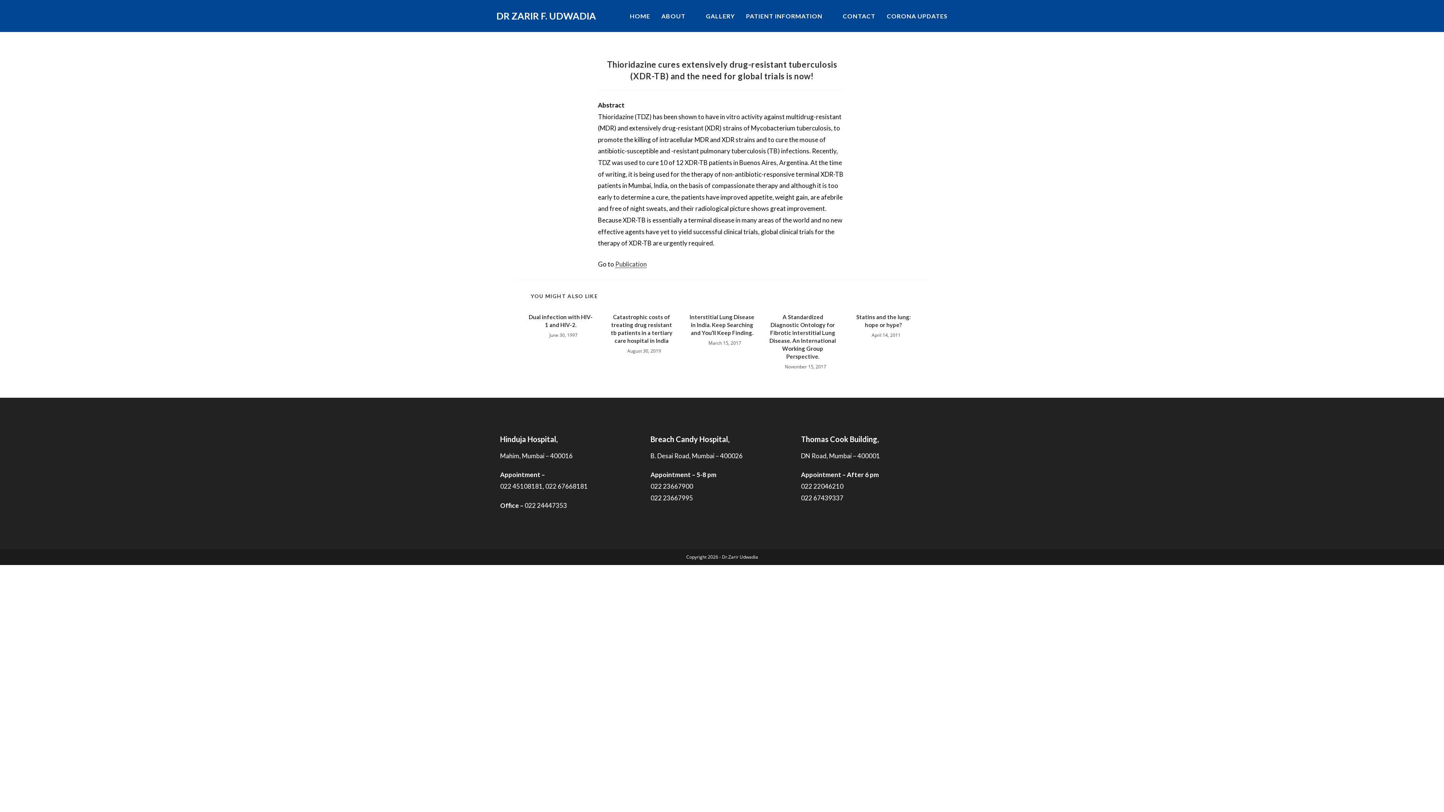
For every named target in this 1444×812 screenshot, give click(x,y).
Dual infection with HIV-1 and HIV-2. (561, 321)
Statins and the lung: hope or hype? (883, 321)
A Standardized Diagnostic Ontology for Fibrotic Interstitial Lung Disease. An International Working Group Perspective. (802, 337)
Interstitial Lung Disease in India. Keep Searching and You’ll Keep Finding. (722, 325)
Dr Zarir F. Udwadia (546, 15)
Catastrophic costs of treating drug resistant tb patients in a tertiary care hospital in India (641, 329)
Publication (631, 264)
